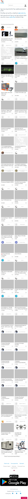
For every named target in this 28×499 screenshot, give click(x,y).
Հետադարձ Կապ (21, 466)
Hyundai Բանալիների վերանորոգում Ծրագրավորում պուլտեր (6, 130)
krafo (9, 116)
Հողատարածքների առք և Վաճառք (8, 171)
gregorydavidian (8, 45)
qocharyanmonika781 (22, 134)
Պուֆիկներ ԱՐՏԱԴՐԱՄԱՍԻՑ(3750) (20, 362)
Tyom (22, 27)
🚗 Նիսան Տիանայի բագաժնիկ (5, 254)
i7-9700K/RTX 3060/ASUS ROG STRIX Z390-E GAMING (21, 165)
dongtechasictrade (22, 116)
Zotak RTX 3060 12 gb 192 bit (21, 218)
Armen (22, 63)
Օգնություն (21, 463)
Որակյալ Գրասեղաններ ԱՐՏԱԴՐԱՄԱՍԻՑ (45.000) (7, 380)
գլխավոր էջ (21, 13)
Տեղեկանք (14, 466)
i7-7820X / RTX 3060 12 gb (20, 92)
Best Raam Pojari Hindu (9, 152)
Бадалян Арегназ (22, 403)
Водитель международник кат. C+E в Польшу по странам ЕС (6, 416)
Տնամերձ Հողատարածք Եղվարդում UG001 (20, 183)
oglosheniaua (8, 63)
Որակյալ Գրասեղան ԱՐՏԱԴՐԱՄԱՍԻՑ (19, 397)
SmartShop (9, 27)
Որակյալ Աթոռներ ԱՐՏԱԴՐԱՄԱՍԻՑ (5, 362)
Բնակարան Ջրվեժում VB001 (7, 182)
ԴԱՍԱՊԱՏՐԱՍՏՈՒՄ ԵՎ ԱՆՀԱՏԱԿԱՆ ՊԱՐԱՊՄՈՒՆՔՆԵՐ (20, 148)
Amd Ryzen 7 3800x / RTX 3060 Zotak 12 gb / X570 (6, 111)
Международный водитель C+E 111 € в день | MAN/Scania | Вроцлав (20, 327)
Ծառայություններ (14, 463)
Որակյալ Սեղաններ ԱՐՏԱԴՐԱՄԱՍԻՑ (5, 344)
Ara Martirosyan (8, 242)
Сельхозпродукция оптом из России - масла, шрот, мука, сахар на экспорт (7, 327)
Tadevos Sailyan (8, 421)
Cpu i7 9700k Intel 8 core (6, 200)
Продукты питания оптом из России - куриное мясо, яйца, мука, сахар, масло (21, 112)
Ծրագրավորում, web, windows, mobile (6, 433)
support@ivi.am (18, 491)
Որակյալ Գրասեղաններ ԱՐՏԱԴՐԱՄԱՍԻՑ (20, 380)
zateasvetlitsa (8, 313)
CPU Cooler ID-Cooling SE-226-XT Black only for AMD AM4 (7, 237)
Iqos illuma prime (18, 39)
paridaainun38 (22, 421)
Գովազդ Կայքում (6, 466)
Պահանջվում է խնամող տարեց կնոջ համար (6, 57)
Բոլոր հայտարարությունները (11, 456)
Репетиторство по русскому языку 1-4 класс (21, 415)
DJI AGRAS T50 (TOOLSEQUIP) (18, 433)
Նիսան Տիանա (18, 253)
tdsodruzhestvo (22, 99)
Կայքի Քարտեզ (14, 467)
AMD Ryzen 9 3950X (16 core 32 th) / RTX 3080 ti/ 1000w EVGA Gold (21, 273)
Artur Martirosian (9, 331)
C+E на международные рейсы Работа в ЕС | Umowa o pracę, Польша (7, 148)
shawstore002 (22, 224)
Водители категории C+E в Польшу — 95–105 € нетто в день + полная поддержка (7, 76)
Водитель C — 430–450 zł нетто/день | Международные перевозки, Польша (21, 58)
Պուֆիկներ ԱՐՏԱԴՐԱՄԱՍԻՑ (5, 397)
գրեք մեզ (12, 17)
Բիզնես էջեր (6, 463)
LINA (22, 45)
